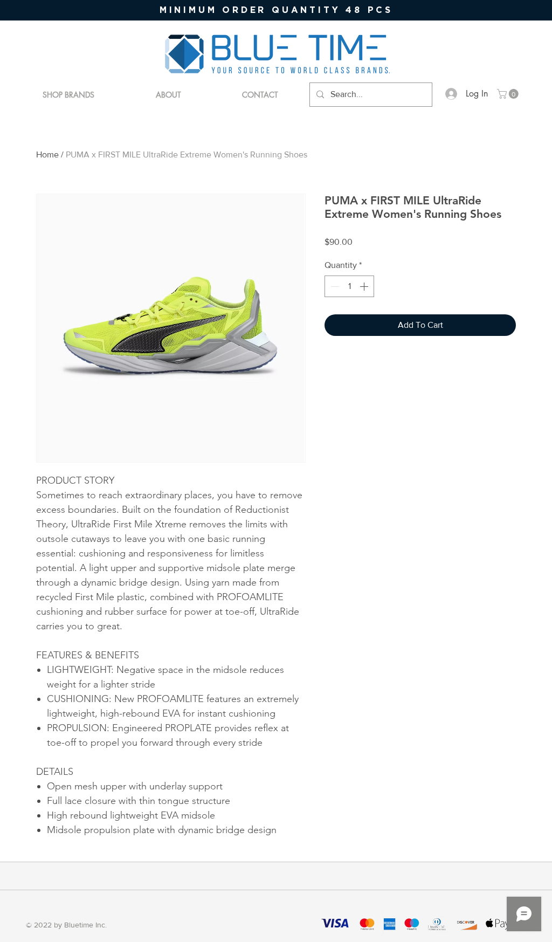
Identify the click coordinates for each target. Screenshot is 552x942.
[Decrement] (333, 286)
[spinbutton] (349, 286)
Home (47, 154)
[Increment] (364, 286)
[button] (509, 94)
